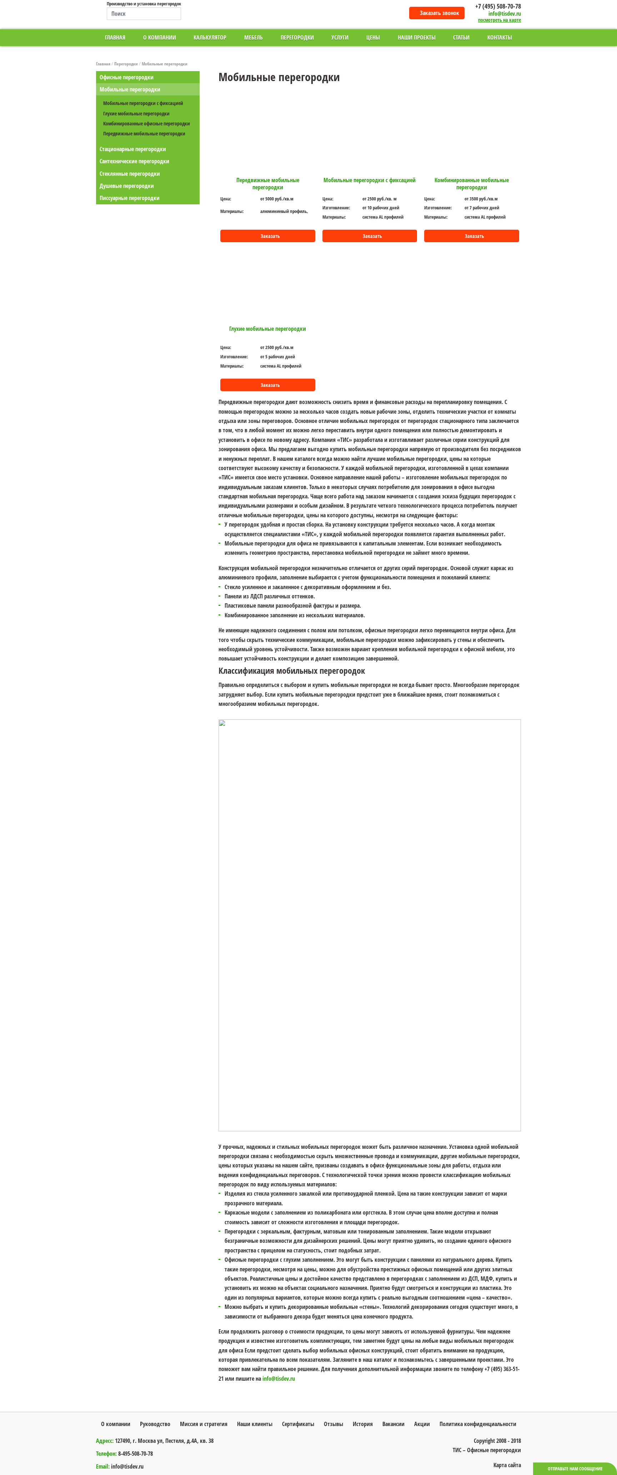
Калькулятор (210, 37)
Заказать (270, 236)
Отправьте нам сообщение (575, 1468)
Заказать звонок (439, 13)
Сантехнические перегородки (134, 161)
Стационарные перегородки (133, 149)
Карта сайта (507, 1465)
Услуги (339, 37)
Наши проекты (417, 37)
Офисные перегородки (127, 77)
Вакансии (393, 1424)
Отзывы (333, 1424)
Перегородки (297, 37)
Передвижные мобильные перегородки (144, 133)
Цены (373, 37)
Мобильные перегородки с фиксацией (143, 103)
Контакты (499, 37)
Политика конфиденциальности (478, 1424)
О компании (159, 37)
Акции (422, 1424)
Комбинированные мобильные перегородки (472, 183)
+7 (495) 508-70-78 (498, 6)
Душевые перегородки (127, 186)
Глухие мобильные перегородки (136, 113)
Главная (115, 37)
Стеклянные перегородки (130, 174)
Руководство (155, 1424)
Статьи (461, 37)
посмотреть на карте (499, 20)
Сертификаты (298, 1424)
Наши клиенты (254, 1424)
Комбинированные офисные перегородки (146, 123)
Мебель (253, 37)
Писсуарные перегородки (130, 198)
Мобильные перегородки (164, 64)
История (363, 1424)
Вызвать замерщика (609, 876)
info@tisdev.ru (504, 13)
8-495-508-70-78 (135, 1453)
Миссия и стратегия (203, 1424)
